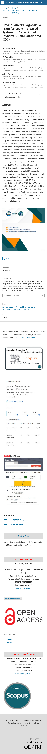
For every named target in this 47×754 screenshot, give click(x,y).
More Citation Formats (12, 295)
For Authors (8, 642)
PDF (7, 259)
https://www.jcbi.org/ (23, 588)
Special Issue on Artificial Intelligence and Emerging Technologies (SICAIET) (20, 11)
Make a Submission (12, 599)
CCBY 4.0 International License (24, 337)
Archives (13, 8)
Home (4, 8)
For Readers (8, 639)
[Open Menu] (2, 2)
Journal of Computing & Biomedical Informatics (24, 2)
